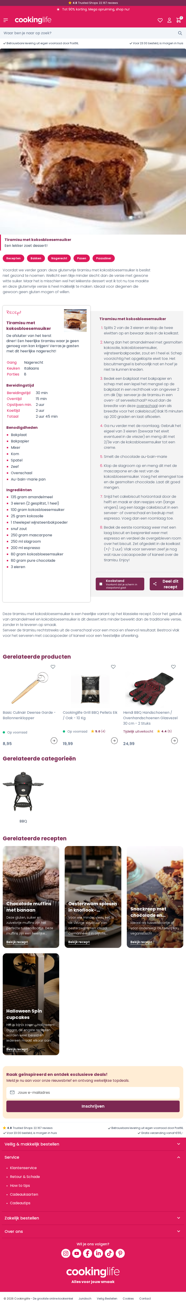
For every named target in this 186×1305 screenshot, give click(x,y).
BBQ (23, 821)
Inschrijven (93, 1106)
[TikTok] (109, 1253)
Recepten (13, 258)
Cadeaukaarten (24, 1194)
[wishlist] (160, 20)
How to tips (20, 1185)
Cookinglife (22, 1298)
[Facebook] (87, 1253)
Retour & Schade (25, 1176)
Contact (145, 1298)
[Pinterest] (120, 1253)
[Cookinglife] (82, 20)
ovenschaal (147, 405)
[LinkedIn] (98, 1253)
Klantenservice (23, 1167)
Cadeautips (20, 1203)
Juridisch (84, 1298)
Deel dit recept (171, 584)
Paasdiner (103, 258)
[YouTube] (76, 1253)
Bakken (36, 258)
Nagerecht (59, 258)
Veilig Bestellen (107, 1298)
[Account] (169, 20)
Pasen (81, 258)
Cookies (128, 1298)
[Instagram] (65, 1253)
